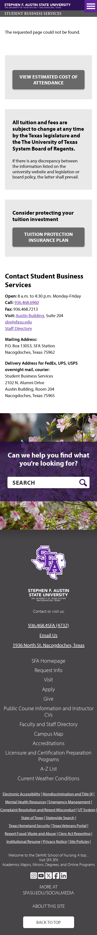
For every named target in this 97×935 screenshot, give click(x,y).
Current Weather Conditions (48, 778)
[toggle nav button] (91, 6)
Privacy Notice (55, 841)
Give (48, 698)
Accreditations (48, 743)
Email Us (48, 635)
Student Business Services (32, 13)
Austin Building (30, 315)
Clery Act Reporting (74, 833)
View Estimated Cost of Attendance (48, 80)
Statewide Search (60, 817)
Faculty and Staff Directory (49, 724)
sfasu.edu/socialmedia (48, 893)
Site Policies (79, 841)
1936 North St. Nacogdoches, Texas (49, 645)
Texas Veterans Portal (69, 825)
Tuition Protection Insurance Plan (48, 237)
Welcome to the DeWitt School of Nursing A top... (48, 855)
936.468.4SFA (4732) (48, 625)
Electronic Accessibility (21, 793)
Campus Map (48, 733)
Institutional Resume (23, 841)
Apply (48, 689)
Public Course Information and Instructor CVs (49, 711)
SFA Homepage (48, 660)
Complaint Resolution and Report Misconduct (38, 809)
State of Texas (32, 817)
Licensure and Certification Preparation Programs (48, 755)
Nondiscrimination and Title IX (68, 793)
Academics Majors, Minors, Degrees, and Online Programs (48, 864)
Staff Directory (18, 328)
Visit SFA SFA (48, 859)
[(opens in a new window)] (33, 875)
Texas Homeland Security (29, 825)
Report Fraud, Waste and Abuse (30, 833)
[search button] (83, 483)
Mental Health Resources (25, 801)
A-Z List (48, 768)
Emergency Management (69, 801)
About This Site (48, 906)
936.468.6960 (26, 302)
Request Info (48, 670)
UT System (86, 809)
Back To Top (48, 922)
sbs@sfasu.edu (18, 322)
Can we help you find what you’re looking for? (48, 459)
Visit (48, 679)
